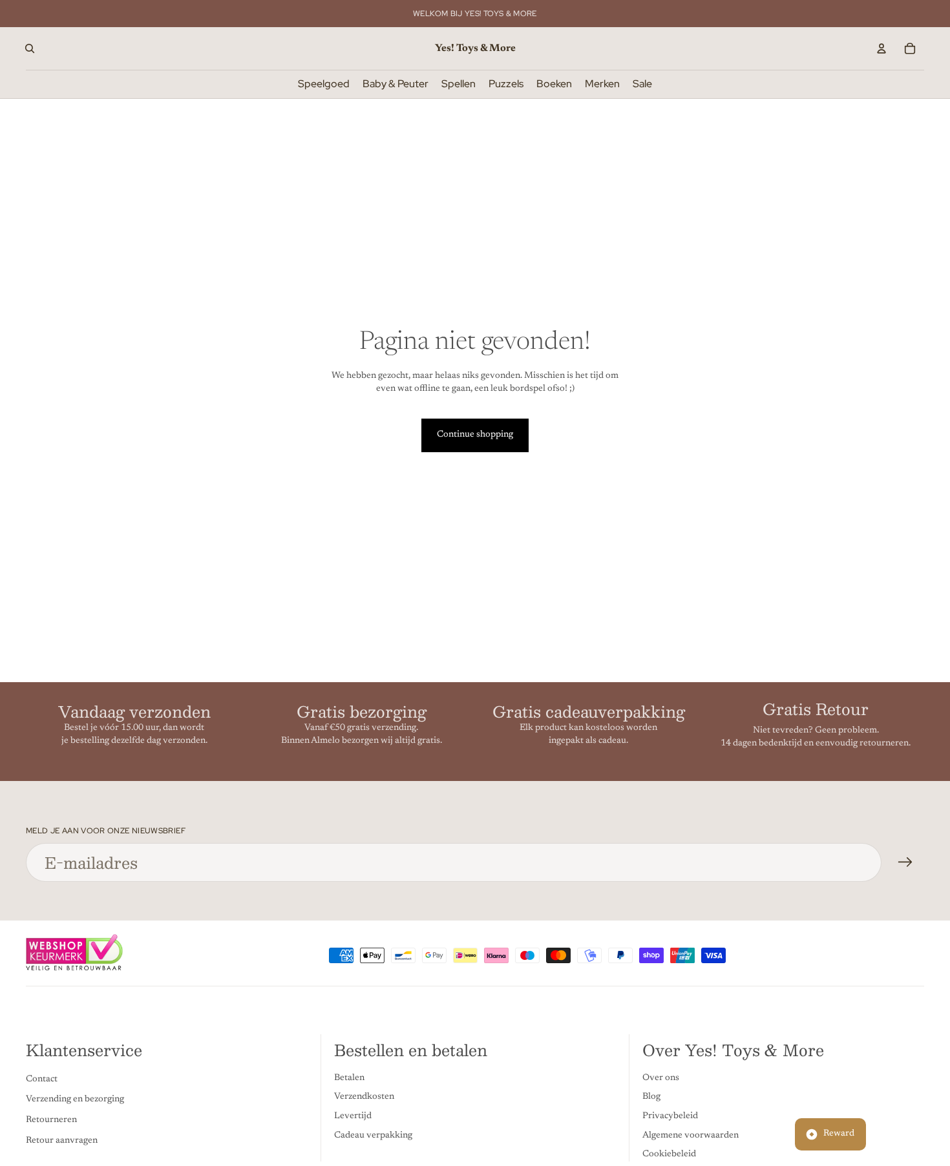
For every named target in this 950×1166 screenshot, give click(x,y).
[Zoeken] (30, 48)
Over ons (660, 1078)
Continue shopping (475, 434)
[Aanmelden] (905, 862)
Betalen (349, 1078)
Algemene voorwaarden (690, 1135)
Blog (651, 1097)
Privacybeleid (670, 1116)
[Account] (881, 48)
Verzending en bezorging (75, 1100)
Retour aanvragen (62, 1140)
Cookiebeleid (669, 1154)
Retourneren (51, 1120)
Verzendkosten (364, 1097)
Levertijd (353, 1116)
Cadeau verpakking (373, 1135)
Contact (42, 1079)
